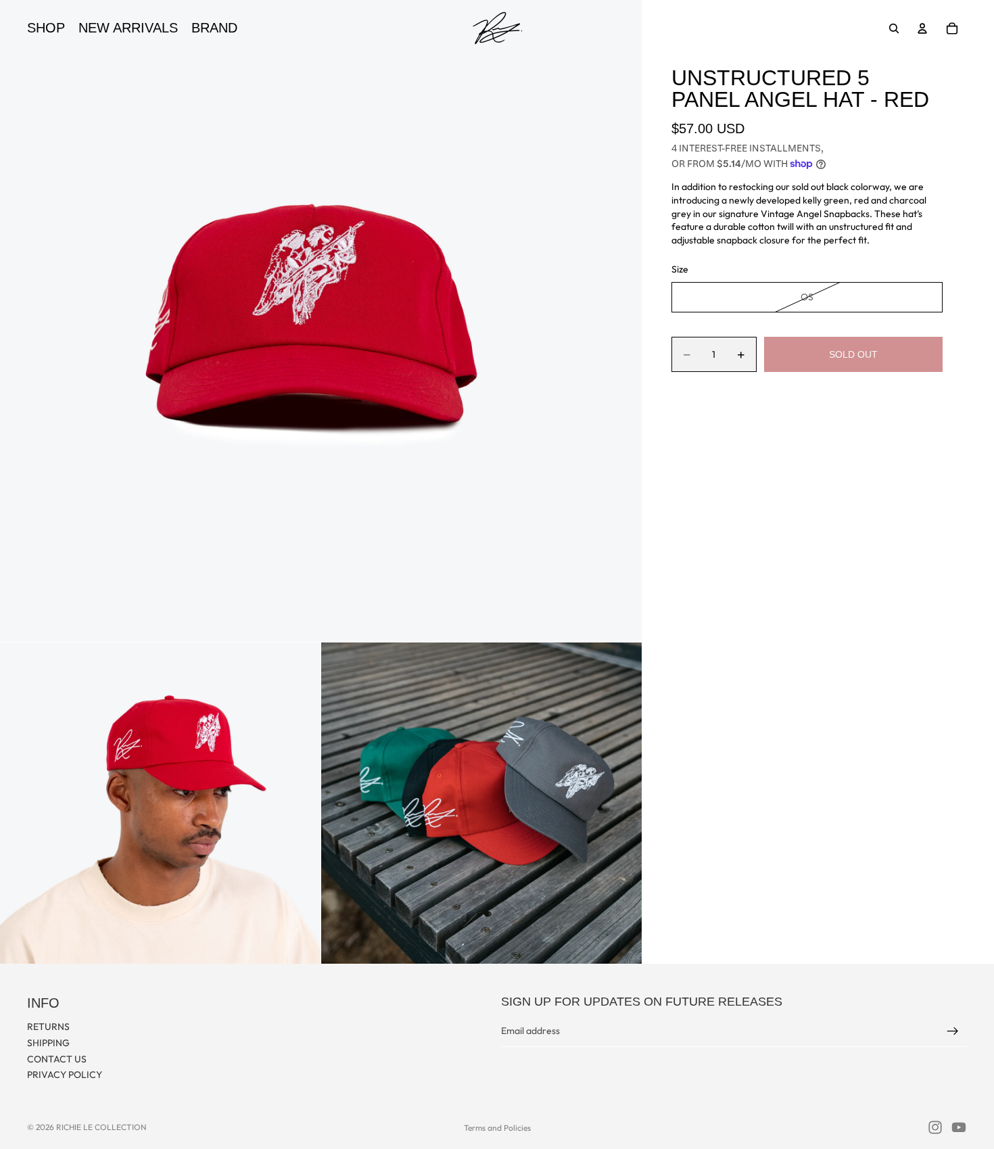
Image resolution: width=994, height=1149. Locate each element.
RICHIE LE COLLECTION (101, 1127)
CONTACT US (57, 1058)
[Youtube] (959, 1127)
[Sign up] (953, 1030)
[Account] (922, 28)
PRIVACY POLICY (64, 1075)
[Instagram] (935, 1127)
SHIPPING (48, 1042)
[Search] (894, 28)
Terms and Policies (497, 1128)
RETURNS (48, 1027)
